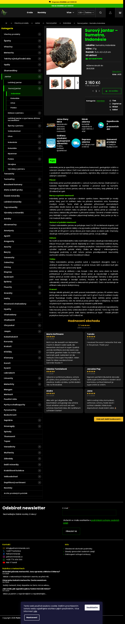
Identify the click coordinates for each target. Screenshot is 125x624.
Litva (12, 103)
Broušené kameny (13, 184)
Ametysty (9, 230)
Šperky (7, 40)
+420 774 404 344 (14, 559)
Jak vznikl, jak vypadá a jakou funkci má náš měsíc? (26, 589)
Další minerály (11, 464)
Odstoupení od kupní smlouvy (78, 554)
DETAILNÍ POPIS (95, 59)
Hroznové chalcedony (15, 303)
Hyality (7, 309)
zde (35, 611)
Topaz (7, 441)
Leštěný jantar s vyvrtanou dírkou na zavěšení (24, 119)
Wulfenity (9, 452)
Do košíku (113, 91)
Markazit (8, 394)
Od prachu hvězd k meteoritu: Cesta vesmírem (24, 580)
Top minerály (10, 207)
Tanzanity (9, 173)
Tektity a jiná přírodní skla (17, 58)
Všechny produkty (12, 34)
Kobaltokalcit (11, 337)
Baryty (7, 252)
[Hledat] (100, 12)
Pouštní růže (10, 399)
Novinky (8, 488)
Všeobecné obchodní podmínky (78, 548)
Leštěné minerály (12, 202)
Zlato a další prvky (13, 190)
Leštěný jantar (15, 82)
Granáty (8, 293)
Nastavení (31, 617)
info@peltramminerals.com (18, 548)
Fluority (8, 287)
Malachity (9, 384)
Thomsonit (9, 436)
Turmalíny (9, 179)
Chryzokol (9, 325)
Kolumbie (14, 98)
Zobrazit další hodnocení (108, 419)
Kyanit (7, 368)
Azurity (7, 246)
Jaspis (7, 331)
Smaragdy (9, 426)
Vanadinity (9, 446)
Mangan (8, 389)
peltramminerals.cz (14, 557)
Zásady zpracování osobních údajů (80, 551)
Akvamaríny (10, 224)
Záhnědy (8, 458)
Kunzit (7, 363)
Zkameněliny (10, 70)
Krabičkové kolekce (14, 470)
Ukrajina (12, 164)
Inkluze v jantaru (16, 113)
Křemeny (8, 357)
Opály (7, 64)
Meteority (9, 52)
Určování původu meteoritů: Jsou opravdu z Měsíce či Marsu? (31, 572)
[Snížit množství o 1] (93, 89)
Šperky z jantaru (15, 126)
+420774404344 (13, 551)
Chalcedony (10, 314)
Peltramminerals (13, 554)
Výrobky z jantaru (16, 169)
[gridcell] (84, 241)
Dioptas (8, 272)
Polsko (13, 107)
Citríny (7, 267)
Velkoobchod (14, 131)
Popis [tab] (52, 161)
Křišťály (8, 351)
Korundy (8, 341)
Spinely (7, 431)
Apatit (7, 236)
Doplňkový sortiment (15, 482)
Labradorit (9, 373)
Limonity (8, 378)
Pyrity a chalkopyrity (14, 404)
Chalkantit (9, 320)
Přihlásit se (71, 531)
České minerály (12, 196)
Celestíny (9, 262)
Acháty (7, 218)
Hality (7, 298)
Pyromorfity (10, 410)
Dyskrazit (9, 277)
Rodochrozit (10, 415)
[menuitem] (29, 12)
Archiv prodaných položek (15, 493)
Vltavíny (8, 46)
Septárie (8, 420)
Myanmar (12, 153)
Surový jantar (14, 88)
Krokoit (7, 346)
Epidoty (8, 281)
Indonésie (15, 93)
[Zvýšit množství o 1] (99, 89)
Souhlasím (92, 607)
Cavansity (9, 257)
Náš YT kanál (11, 562)
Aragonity (9, 241)
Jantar (7, 76)
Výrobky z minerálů (14, 212)
